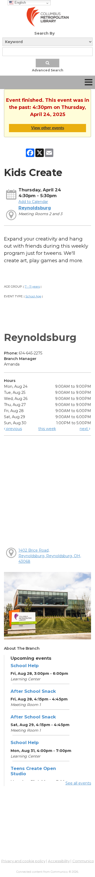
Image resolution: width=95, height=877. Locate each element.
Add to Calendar (33, 201)
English (19, 2)
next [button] (84, 428)
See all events (78, 783)
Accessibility (59, 861)
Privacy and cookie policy (23, 861)
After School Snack (33, 691)
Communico (83, 861)
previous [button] (13, 428)
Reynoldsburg (34, 207)
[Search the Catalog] (47, 63)
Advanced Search (47, 70)
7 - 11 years (32, 286)
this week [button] (47, 428)
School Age (33, 296)
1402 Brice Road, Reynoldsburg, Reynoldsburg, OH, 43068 (49, 556)
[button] (88, 82)
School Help (25, 665)
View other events (47, 128)
